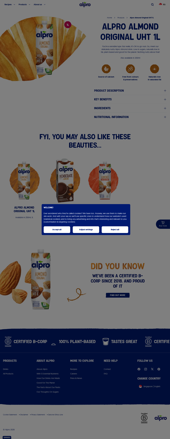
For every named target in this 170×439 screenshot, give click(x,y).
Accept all (56, 229)
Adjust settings (86, 229)
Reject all (115, 229)
